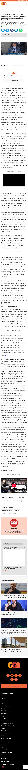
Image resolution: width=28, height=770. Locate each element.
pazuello (17, 510)
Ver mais (24, 580)
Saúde (2, 736)
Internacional (4, 713)
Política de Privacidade (6, 752)
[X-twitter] (8, 675)
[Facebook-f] (16, 675)
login (8, 543)
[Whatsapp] (12, 679)
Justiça (2, 716)
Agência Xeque (4, 696)
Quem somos (4, 754)
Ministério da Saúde (7, 510)
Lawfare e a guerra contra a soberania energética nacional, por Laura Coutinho (13, 596)
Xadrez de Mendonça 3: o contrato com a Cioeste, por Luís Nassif (13, 614)
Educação (3, 708)
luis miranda (14, 504)
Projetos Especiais (5, 733)
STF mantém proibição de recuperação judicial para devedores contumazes (13, 650)
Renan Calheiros (13, 513)
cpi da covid (21, 497)
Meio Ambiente (5, 721)
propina (4, 513)
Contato (3, 744)
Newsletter (4, 749)
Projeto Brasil (4, 731)
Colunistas (3, 701)
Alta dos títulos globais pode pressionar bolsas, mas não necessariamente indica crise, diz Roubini (13, 632)
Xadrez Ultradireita (6, 738)
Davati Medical (16, 500)
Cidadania (3, 698)
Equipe (2, 747)
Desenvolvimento (5, 706)
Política (3, 728)
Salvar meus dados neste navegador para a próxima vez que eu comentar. (13, 568)
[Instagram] (20, 675)
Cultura (3, 703)
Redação (6, 35)
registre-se (19, 543)
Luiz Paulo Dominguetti (7, 507)
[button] (3, 30)
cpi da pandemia (6, 500)
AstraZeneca (12, 497)
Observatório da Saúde (7, 723)
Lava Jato (3, 718)
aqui (5, 355)
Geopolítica (4, 711)
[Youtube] (12, 675)
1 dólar (3, 497)
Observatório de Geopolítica (8, 726)
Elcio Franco (5, 504)
